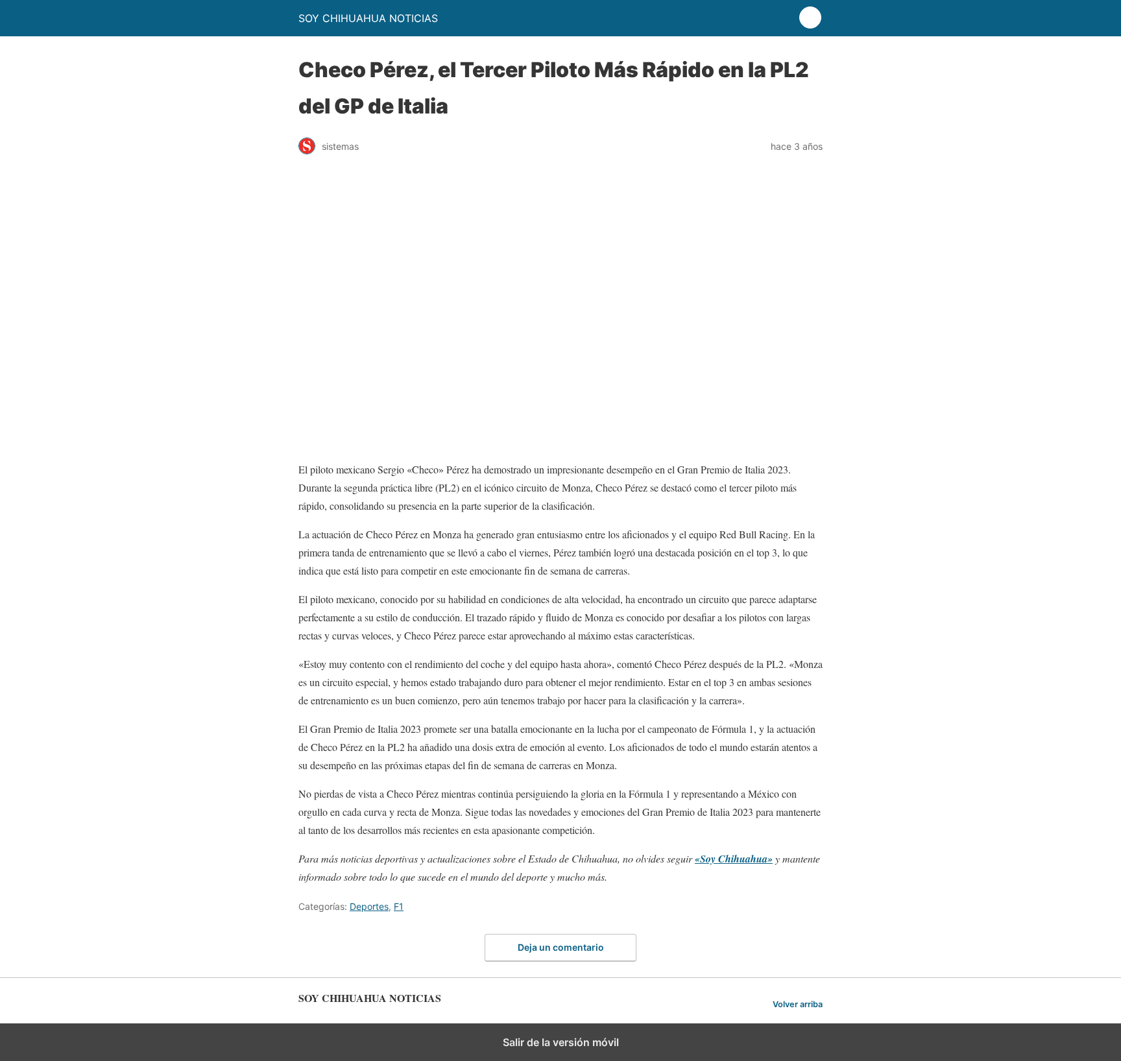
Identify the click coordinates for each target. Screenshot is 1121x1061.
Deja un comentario (561, 947)
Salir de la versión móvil (561, 1042)
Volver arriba (798, 1004)
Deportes (369, 906)
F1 (399, 906)
